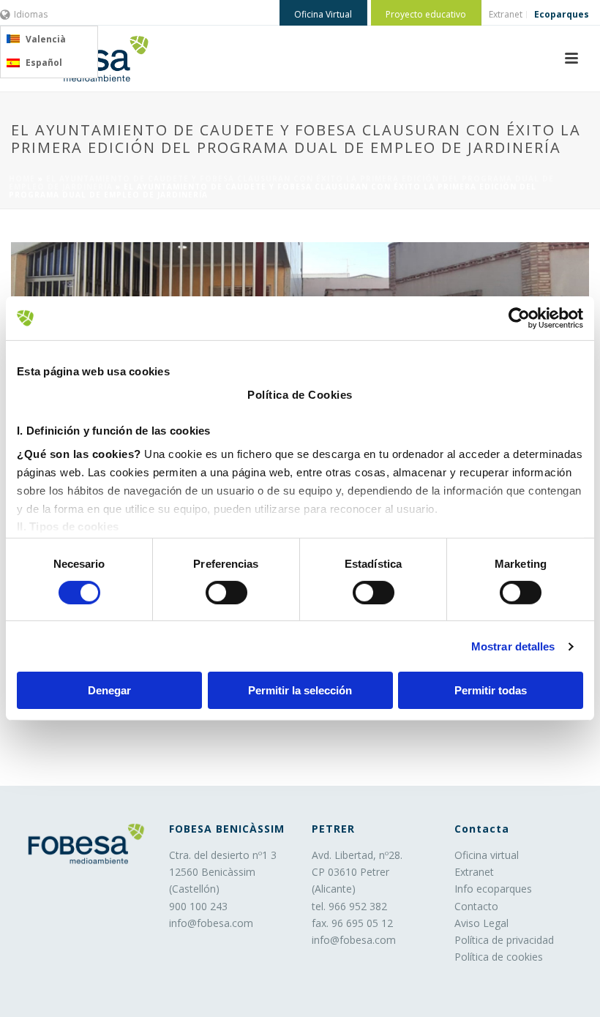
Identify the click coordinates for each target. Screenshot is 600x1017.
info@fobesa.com (211, 923)
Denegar (109, 690)
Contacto (476, 906)
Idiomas (31, 14)
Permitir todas (490, 690)
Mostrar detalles (513, 646)
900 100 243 (198, 906)
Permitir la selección (300, 690)
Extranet (474, 872)
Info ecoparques (493, 889)
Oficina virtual (486, 855)
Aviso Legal (481, 923)
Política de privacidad (504, 940)
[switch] (226, 592)
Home (22, 178)
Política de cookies (498, 957)
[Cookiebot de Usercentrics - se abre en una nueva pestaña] (519, 318)
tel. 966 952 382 (349, 906)
